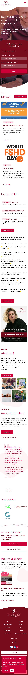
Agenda (21, 621)
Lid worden (7, 633)
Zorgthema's (7, 630)
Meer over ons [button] (6, 375)
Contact (21, 630)
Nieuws (21, 624)
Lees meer (7, 140)
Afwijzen (6, 670)
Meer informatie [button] (7, 301)
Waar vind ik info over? (8, 56)
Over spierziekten (14, 544)
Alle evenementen (7, 230)
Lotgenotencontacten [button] (9, 437)
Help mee (14, 652)
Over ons (7, 627)
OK (12, 670)
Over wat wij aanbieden (14, 549)
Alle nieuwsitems (21, 96)
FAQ (21, 627)
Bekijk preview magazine (7, 600)
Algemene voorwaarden (21, 633)
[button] (6, 490)
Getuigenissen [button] (6, 432)
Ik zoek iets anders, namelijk (9, 62)
